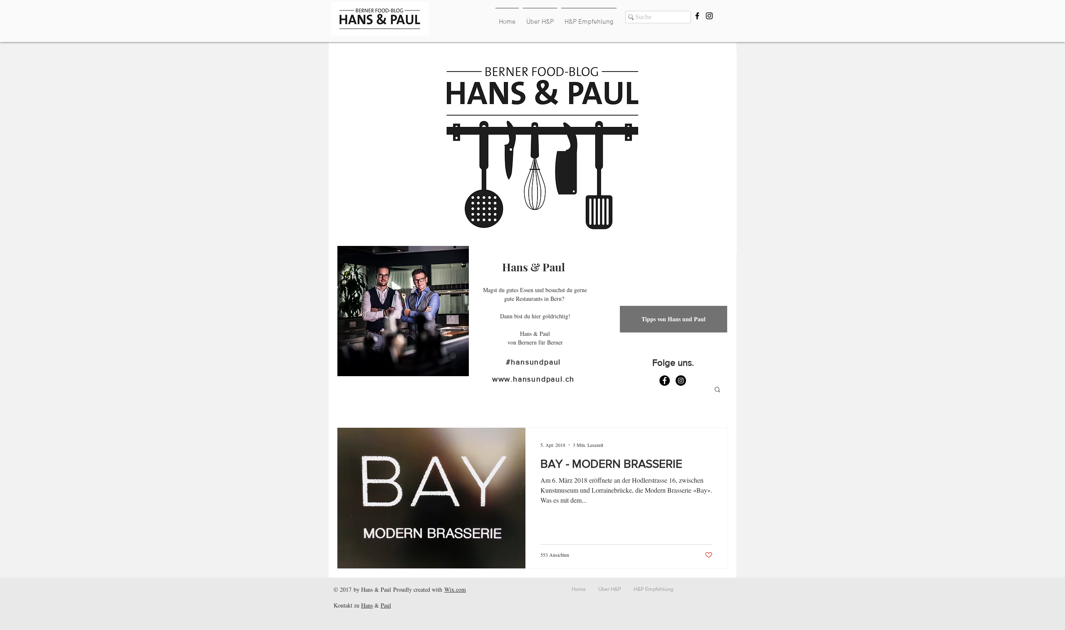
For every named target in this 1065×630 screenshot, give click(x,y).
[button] (717, 390)
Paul (386, 605)
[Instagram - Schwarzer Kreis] (681, 380)
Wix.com (455, 589)
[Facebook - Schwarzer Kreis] (664, 380)
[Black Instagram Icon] (709, 15)
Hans (367, 605)
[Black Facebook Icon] (697, 15)
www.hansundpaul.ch (533, 379)
